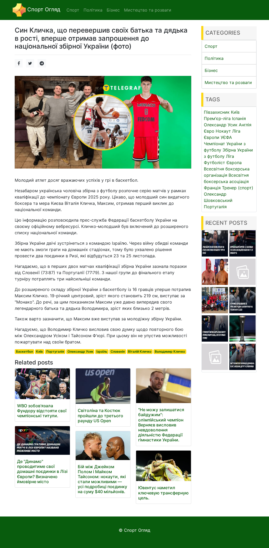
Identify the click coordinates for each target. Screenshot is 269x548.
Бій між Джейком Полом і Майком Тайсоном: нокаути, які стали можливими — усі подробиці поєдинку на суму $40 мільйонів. (102, 479)
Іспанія (239, 118)
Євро (209, 131)
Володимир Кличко (170, 351)
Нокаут (223, 131)
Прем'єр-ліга (217, 118)
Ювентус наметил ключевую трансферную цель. (163, 492)
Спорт (211, 46)
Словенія (118, 351)
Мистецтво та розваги (228, 82)
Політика (214, 58)
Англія (245, 124)
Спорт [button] (72, 10)
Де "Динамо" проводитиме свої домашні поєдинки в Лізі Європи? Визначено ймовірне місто (42, 471)
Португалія (55, 351)
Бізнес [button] (113, 10)
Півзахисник (217, 112)
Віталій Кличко (139, 351)
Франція (212, 187)
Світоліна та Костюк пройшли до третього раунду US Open (100, 415)
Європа (234, 162)
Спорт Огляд (43, 9)
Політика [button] (93, 10)
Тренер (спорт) (237, 187)
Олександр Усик (80, 351)
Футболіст (214, 162)
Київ (39, 351)
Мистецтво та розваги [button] (147, 10)
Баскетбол (24, 351)
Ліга (230, 156)
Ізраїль (101, 351)
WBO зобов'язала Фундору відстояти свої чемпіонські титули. (41, 410)
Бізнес (211, 70)
